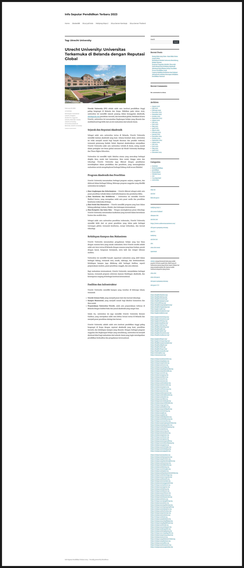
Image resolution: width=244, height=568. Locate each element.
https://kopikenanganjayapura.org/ (161, 305)
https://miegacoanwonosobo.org (161, 385)
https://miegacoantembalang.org (161, 449)
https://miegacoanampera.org (160, 387)
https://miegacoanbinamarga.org (161, 389)
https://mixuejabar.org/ (158, 353)
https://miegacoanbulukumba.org (161, 465)
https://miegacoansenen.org (159, 391)
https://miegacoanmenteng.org (160, 411)
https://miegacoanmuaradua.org (161, 421)
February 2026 (156, 110)
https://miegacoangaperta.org (160, 445)
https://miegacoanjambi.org (159, 429)
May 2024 (155, 148)
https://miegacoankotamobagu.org (161, 475)
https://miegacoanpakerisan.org (160, 541)
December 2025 (157, 112)
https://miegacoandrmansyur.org (161, 545)
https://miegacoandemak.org (160, 525)
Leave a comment (70, 128)
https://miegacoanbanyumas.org (161, 463)
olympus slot (154, 215)
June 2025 (155, 124)
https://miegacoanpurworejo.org (161, 513)
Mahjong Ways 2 (102, 23)
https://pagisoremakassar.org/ (160, 311)
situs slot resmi (155, 247)
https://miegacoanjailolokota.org (161, 519)
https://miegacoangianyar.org (160, 435)
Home (67, 23)
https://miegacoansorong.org (160, 431)
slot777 (153, 231)
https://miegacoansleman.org (160, 437)
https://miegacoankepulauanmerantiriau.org (164, 473)
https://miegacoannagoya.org (160, 439)
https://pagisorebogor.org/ (159, 339)
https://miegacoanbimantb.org (160, 479)
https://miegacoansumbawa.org (160, 515)
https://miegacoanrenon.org (159, 365)
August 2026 (156, 106)
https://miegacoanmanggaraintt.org (162, 483)
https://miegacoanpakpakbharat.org (162, 523)
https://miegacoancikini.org (159, 399)
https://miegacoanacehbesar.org (161, 493)
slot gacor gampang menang (159, 227)
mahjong (153, 235)
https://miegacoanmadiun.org (160, 543)
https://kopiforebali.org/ (158, 347)
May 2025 (155, 126)
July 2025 (155, 122)
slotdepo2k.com (94, 116)
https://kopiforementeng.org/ (160, 327)
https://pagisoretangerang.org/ (160, 341)
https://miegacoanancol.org (159, 537)
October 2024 (156, 138)
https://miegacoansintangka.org (161, 469)
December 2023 (157, 152)
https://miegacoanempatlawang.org (162, 505)
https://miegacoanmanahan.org (160, 455)
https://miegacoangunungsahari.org (162, 535)
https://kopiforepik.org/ (158, 329)
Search (153, 39)
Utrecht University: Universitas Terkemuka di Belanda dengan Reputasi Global (105, 54)
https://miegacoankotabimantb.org (161, 395)
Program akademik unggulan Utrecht (71, 117)
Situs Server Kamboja (119, 23)
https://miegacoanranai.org (159, 381)
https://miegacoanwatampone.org (161, 509)
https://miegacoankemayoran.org (161, 393)
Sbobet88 (76, 23)
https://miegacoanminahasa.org (160, 433)
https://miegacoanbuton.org (159, 499)
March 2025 (155, 130)
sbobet (153, 261)
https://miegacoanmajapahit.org (161, 451)
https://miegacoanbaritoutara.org (161, 511)
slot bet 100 (154, 239)
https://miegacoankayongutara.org (161, 457)
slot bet (153, 194)
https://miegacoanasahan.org (160, 503)
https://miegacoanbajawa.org (160, 471)
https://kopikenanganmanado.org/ (161, 343)
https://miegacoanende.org (159, 373)
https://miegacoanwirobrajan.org (161, 447)
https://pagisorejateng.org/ (159, 325)
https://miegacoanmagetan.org (160, 487)
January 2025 (156, 134)
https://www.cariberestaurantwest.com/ (163, 223)
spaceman (154, 251)
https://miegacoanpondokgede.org (161, 409)
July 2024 (155, 144)
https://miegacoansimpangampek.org (162, 507)
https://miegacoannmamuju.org (160, 481)
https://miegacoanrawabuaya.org (161, 401)
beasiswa (155, 166)
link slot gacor (155, 198)
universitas (68, 111)
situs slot (153, 273)
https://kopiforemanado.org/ (159, 351)
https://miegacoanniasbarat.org (160, 485)
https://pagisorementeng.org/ (160, 317)
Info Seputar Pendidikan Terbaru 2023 (91, 14)
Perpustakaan (156, 172)
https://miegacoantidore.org (159, 377)
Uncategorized (156, 178)
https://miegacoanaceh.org (159, 379)
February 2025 (156, 132)
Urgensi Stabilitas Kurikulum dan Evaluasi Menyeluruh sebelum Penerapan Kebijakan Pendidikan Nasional (165, 74)
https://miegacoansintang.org (160, 367)
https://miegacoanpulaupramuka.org (162, 369)
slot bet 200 (154, 219)
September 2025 (157, 118)
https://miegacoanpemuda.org (160, 363)
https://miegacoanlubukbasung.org (161, 419)
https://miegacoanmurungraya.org (161, 477)
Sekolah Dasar (156, 174)
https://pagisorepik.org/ (158, 309)
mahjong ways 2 (156, 207)
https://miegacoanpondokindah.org (162, 403)
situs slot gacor (155, 277)
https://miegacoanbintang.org (160, 467)
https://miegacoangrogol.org (159, 405)
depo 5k (153, 190)
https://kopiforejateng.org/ (159, 297)
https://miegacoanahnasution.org (161, 359)
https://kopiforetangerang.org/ (160, 307)
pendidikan (155, 170)
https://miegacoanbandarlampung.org (162, 427)
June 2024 (155, 146)
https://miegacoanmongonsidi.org (161, 441)
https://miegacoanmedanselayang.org (162, 443)
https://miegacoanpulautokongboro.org (163, 461)
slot (153, 176)
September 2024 (157, 140)
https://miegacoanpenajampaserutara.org (163, 423)
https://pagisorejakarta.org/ (159, 313)
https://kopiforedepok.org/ (159, 345)
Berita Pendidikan (157, 168)
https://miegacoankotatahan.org (161, 383)
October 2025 (156, 116)
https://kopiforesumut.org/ (159, 299)
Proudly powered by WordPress (99, 559)
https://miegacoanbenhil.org (159, 397)
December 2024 (157, 136)
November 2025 (157, 114)
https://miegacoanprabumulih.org (161, 371)
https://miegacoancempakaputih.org (162, 533)
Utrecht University (76, 125)
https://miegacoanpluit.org (159, 415)
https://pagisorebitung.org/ (159, 321)
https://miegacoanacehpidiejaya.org (162, 521)
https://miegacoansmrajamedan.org (162, 547)
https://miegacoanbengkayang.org (161, 531)
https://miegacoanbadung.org (160, 489)
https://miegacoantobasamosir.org (161, 497)
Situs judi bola (87, 23)
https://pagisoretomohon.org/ (160, 319)
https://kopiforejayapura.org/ (160, 301)
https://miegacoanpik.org (158, 413)
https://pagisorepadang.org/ (159, 323)
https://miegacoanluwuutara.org (161, 495)
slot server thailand (156, 211)
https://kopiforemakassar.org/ (160, 335)
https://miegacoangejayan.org (160, 361)
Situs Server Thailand (138, 23)
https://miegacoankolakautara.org (161, 417)
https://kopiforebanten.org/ (159, 295)
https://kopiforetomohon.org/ (160, 333)
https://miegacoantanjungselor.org (161, 425)
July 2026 (155, 108)
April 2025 (155, 128)
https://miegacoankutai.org (159, 517)
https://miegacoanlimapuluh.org (161, 529)
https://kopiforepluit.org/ (158, 331)
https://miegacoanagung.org (159, 375)
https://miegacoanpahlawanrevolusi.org (163, 539)
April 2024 (155, 150)
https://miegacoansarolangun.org (161, 527)
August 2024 (156, 142)
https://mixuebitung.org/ (158, 303)
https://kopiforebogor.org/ (159, 349)
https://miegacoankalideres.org (160, 407)
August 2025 (156, 120)
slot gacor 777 (155, 285)
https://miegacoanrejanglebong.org (162, 501)
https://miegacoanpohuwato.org (161, 459)
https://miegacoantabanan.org (160, 491)
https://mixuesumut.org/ (158, 355)
